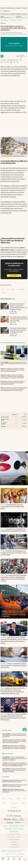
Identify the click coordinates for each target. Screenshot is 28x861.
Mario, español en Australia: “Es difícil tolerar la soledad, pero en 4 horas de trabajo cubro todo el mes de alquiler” (12, 370)
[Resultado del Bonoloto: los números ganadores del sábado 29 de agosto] (14, 495)
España (12, 289)
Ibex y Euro (24, 14)
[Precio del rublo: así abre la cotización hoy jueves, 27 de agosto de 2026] (5, 319)
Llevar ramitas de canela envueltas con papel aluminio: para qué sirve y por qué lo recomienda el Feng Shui (13, 383)
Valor (25, 414)
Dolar (8, 859)
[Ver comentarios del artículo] (17, 62)
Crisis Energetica (14, 803)
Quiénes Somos (8, 828)
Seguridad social (10, 8)
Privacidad (14, 842)
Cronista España (5, 20)
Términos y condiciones (14, 839)
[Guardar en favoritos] (2, 56)
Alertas (19, 859)
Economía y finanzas (15, 14)
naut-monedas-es (21, 289)
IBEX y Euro (13, 20)
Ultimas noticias (4, 14)
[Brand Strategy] (22, 819)
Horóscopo (14, 807)
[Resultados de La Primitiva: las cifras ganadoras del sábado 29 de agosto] (14, 519)
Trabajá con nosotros (14, 831)
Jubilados (18, 8)
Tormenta (2, 8)
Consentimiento (14, 844)
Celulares (11, 798)
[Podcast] (10, 822)
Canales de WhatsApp (14, 825)
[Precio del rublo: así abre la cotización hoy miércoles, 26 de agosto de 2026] (5, 330)
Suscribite (22, 825)
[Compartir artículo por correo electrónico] (14, 62)
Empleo (18, 798)
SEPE (25, 798)
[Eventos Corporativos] (15, 819)
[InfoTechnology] (18, 822)
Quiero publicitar (15, 275)
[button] (25, 730)
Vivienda (24, 8)
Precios (4, 803)
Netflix (3, 798)
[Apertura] (7, 820)
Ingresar (25, 859)
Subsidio (24, 803)
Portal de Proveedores (18, 828)
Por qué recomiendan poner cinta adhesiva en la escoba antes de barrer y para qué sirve (14, 364)
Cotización (4, 292)
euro (8, 289)
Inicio (14, 859)
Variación (14, 414)
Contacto (5, 825)
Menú (3, 859)
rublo (19, 20)
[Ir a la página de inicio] (2, 11)
